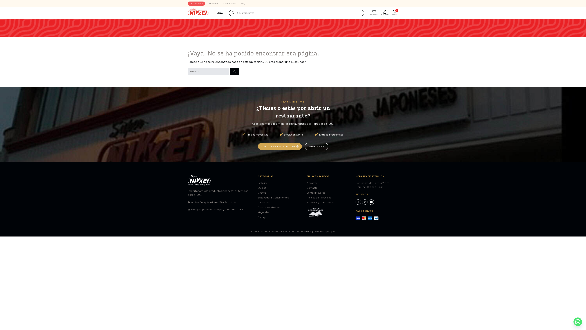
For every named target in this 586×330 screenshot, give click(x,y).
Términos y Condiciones (320, 202)
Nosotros (213, 3)
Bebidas (262, 183)
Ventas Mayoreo (316, 192)
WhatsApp (316, 146)
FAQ (243, 3)
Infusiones (264, 202)
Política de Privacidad (319, 197)
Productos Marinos (269, 207)
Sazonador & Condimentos (273, 197)
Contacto (312, 187)
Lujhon (332, 231)
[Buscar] (234, 71)
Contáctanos (229, 3)
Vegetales (263, 212)
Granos (262, 192)
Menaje (262, 217)
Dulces (262, 187)
